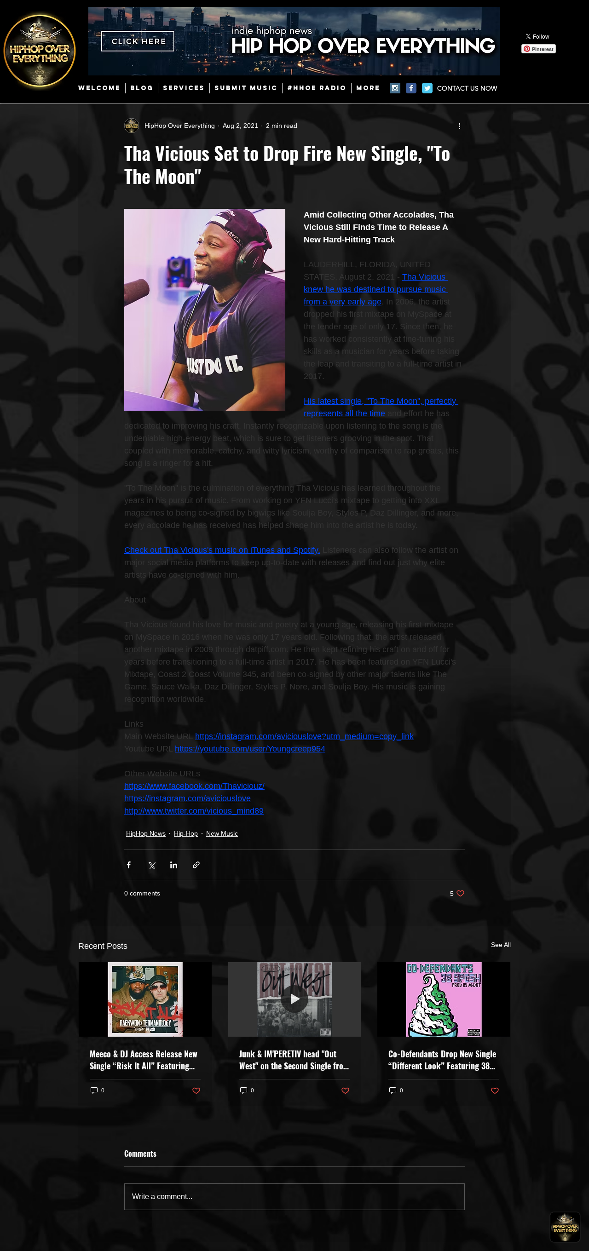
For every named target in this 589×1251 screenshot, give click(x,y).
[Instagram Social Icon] (395, 88)
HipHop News (146, 833)
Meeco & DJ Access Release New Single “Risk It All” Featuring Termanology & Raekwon (143, 1060)
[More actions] (459, 125)
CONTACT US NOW (467, 88)
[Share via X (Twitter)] (151, 865)
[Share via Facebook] (128, 865)
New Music (222, 833)
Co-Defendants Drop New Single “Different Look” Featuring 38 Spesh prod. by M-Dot (442, 1060)
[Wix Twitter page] (427, 88)
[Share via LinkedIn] (173, 865)
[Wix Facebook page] (411, 88)
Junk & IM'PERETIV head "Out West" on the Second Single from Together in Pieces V (294, 1060)
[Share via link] (196, 865)
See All (501, 944)
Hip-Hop (186, 833)
